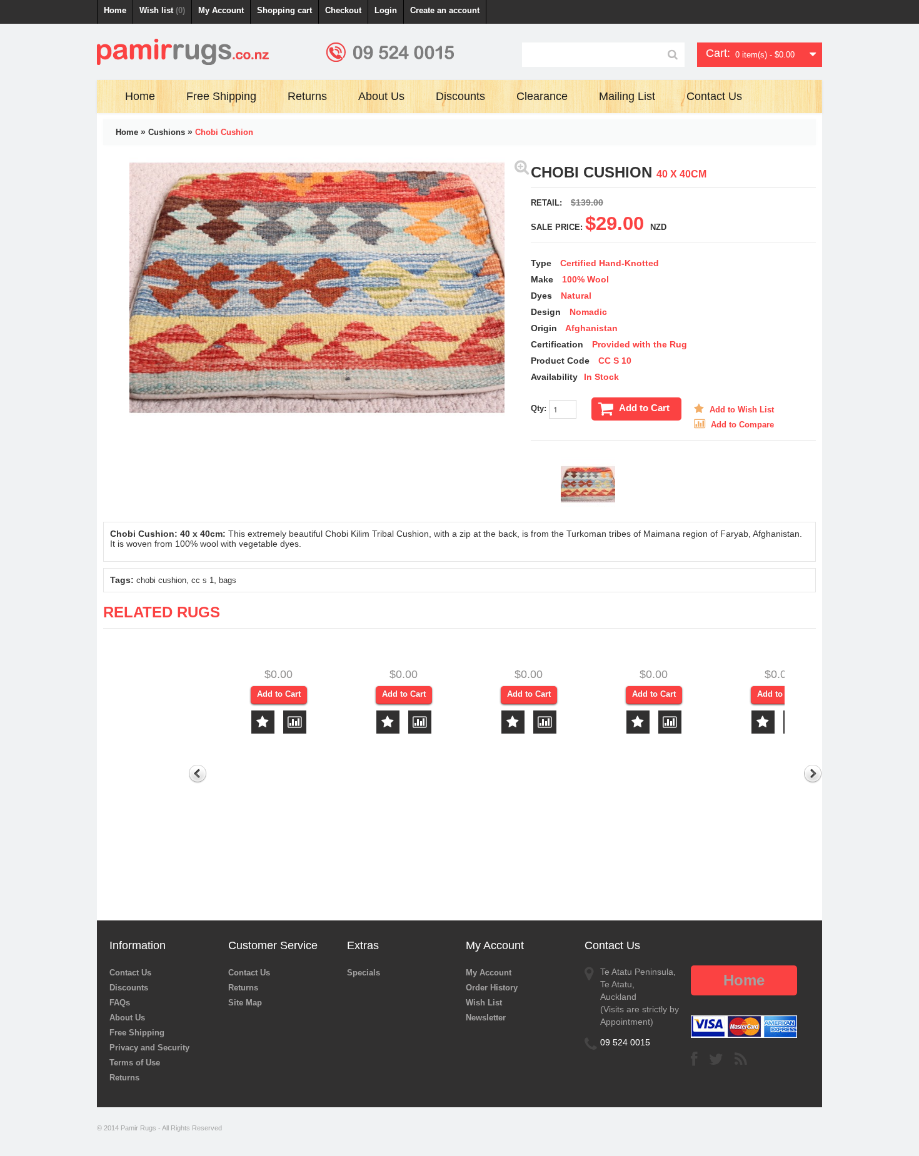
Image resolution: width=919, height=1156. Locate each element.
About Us (127, 1017)
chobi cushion (161, 580)
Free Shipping (136, 1032)
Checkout (343, 10)
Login (385, 10)
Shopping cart (284, 10)
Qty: (540, 408)
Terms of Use (134, 1062)
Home (115, 10)
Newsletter (486, 1017)
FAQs (119, 1002)
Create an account (445, 10)
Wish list (162, 10)
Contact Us (130, 972)
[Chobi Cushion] (521, 166)
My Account (221, 10)
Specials (363, 972)
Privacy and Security (149, 1047)
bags (227, 580)
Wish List (484, 1002)
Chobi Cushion (224, 132)
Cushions (166, 132)
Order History (492, 987)
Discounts (128, 987)
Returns (124, 1077)
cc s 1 (202, 580)
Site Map (245, 1002)
